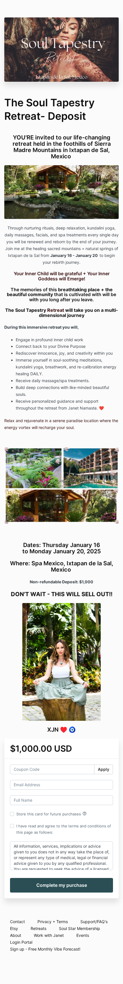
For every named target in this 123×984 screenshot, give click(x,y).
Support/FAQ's (94, 921)
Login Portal (21, 942)
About (15, 935)
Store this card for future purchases (51, 813)
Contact (17, 921)
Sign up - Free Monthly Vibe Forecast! (45, 949)
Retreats (38, 928)
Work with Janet (49, 935)
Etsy (14, 928)
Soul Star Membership (79, 928)
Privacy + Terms (52, 921)
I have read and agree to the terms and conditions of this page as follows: (63, 829)
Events (82, 935)
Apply (103, 769)
